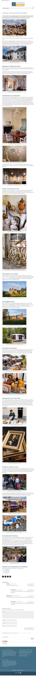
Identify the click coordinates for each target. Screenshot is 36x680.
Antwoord (31, 584)
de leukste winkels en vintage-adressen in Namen (18, 539)
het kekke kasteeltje (6, 277)
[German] (4, 641)
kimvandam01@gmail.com (25, 654)
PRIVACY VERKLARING (20, 670)
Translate (8, 643)
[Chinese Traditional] (5, 641)
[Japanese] (7, 641)
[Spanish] (3, 641)
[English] (2, 641)
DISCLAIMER (14, 670)
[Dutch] (6, 641)
